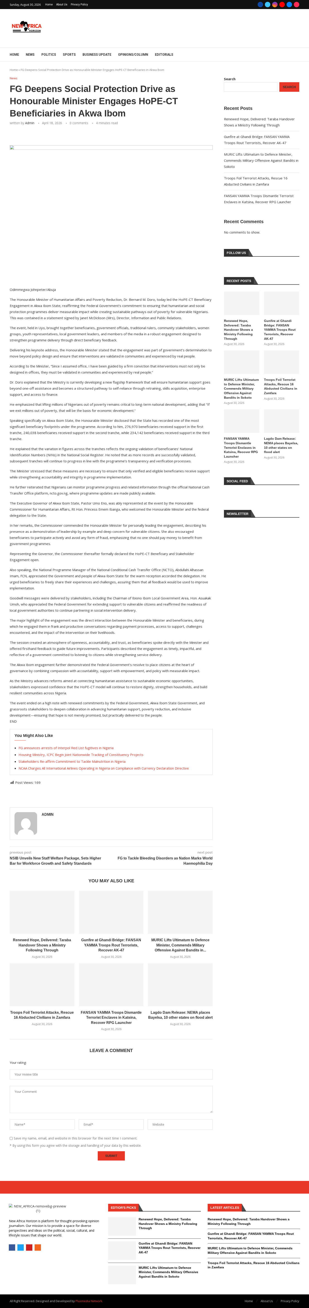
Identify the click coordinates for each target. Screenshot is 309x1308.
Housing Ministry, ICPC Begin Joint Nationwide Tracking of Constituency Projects (81, 754)
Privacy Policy (79, 4)
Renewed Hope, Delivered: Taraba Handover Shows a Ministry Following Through (42, 945)
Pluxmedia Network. (89, 1301)
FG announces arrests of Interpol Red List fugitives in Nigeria (66, 748)
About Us (61, 4)
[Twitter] (267, 4)
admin (29, 123)
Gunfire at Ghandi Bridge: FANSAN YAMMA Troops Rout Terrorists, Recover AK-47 (111, 945)
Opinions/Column (133, 54)
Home (49, 4)
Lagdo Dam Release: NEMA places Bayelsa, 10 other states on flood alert (281, 445)
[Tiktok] (296, 4)
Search (229, 79)
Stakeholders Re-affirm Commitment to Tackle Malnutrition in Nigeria (72, 761)
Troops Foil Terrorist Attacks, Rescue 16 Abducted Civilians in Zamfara (280, 386)
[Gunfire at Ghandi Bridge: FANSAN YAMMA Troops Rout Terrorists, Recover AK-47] (111, 912)
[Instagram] (275, 4)
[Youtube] (282, 4)
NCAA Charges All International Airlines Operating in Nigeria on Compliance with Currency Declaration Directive (104, 768)
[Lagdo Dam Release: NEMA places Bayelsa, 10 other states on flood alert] (180, 984)
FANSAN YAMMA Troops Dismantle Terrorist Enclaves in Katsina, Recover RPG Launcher (111, 1018)
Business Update (97, 54)
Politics (48, 54)
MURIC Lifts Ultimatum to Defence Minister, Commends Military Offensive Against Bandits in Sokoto (261, 160)
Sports (69, 54)
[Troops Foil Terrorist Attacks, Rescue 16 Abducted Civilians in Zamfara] (42, 984)
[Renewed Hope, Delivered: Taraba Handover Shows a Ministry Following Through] (42, 912)
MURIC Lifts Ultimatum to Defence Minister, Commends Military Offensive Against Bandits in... (180, 945)
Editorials (164, 54)
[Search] (297, 55)
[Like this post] (42, 135)
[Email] (289, 4)
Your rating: (18, 1062)
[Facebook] (260, 4)
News (30, 54)
